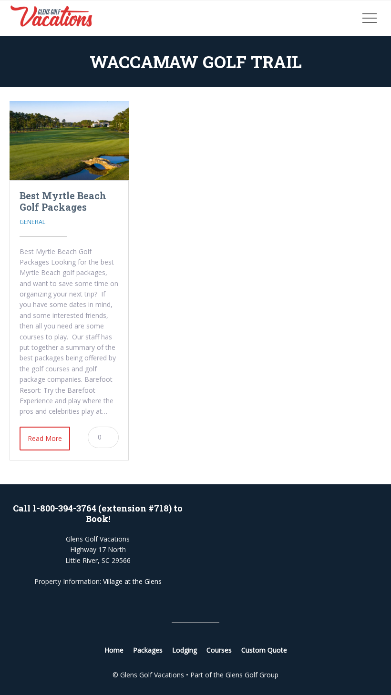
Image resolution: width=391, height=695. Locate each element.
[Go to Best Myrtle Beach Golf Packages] (69, 140)
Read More (45, 438)
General (32, 222)
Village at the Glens (132, 581)
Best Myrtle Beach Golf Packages (63, 201)
